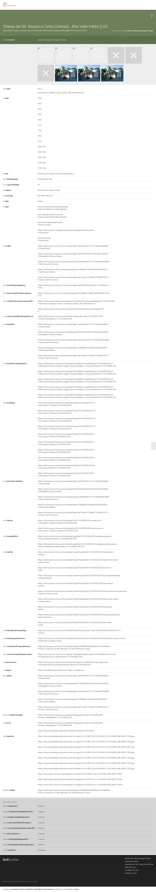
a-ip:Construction (44, 239)
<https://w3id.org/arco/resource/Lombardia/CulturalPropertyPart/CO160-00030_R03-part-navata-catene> (78, 600)
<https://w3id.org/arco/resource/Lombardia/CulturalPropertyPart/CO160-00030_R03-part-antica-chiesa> (78, 561)
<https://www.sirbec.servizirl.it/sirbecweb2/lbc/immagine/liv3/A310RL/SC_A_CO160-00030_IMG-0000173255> (80, 774)
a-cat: (18, 316)
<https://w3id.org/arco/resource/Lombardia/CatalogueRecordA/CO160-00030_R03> (70, 317)
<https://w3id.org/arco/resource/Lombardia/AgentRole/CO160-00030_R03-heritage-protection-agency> (77, 545)
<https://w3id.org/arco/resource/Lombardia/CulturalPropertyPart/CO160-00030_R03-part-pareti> (75, 608)
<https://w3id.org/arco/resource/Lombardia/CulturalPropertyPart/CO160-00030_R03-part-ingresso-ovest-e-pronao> (82, 592)
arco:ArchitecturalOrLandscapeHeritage (53, 208)
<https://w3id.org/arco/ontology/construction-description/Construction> (66, 231)
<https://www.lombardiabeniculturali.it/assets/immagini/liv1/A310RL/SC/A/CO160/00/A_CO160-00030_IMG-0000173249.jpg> (86, 736)
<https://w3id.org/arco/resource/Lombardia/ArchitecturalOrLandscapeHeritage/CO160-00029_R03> (76, 302)
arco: (10, 179)
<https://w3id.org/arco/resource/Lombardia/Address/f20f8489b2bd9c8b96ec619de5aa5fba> (74, 647)
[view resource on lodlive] (152, 15)
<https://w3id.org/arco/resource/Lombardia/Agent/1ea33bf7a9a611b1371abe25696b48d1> (73, 247)
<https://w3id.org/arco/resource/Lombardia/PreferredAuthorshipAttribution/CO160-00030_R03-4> (77, 388)
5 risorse (41, 806)
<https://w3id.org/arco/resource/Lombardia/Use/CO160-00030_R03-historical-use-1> (71, 529)
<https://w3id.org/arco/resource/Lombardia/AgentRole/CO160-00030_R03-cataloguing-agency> (75, 537)
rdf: (6, 207)
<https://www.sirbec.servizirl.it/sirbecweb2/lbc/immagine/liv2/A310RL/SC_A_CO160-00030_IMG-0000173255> (80, 785)
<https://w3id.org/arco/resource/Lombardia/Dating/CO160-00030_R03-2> (66, 435)
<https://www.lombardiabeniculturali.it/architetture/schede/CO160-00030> (66, 731)
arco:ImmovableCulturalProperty (50, 223)
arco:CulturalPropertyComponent (52, 216)
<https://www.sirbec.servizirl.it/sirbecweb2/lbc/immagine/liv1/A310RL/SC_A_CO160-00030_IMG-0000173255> (80, 779)
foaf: (8, 736)
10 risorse (41, 850)
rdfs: (8, 40)
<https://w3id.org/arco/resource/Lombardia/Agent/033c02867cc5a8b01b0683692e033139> (74, 294)
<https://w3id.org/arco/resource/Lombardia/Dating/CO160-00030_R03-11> (67, 404)
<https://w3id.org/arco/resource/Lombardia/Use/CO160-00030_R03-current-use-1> (70, 522)
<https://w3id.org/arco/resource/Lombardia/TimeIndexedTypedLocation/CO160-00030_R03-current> (77, 655)
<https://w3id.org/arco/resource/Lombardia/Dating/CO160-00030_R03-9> (66, 474)
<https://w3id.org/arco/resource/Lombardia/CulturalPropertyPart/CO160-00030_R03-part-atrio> (75, 569)
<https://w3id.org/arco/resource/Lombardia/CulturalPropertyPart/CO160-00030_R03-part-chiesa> (75, 584)
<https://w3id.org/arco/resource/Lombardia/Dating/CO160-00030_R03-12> (67, 412)
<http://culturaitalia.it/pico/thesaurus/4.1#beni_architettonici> (61, 670)
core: (10, 536)
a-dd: (14, 630)
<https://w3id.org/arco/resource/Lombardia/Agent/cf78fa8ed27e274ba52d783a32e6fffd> (73, 271)
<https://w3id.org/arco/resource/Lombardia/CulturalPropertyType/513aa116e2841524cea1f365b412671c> (79, 631)
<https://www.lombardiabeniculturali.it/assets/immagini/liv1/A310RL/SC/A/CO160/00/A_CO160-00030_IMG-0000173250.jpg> (86, 742)
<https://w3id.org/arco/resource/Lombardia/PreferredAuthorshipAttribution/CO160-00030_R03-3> (77, 380)
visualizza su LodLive (131, 861)
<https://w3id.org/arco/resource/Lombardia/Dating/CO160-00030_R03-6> (66, 459)
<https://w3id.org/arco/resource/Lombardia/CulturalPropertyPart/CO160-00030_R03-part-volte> (75, 624)
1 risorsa (41, 812)
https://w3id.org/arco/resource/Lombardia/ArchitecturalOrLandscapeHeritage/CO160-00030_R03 (44, 30)
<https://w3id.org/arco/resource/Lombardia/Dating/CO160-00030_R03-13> (67, 419)
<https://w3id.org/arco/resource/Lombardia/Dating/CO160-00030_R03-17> (67, 427)
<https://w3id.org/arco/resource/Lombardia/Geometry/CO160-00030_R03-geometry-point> (73, 663)
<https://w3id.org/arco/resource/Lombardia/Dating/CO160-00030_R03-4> (66, 451)
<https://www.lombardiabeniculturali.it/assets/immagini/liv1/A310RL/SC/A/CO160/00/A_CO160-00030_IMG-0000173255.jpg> (86, 769)
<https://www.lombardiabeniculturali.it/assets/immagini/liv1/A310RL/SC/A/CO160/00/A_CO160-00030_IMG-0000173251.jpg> (86, 747)
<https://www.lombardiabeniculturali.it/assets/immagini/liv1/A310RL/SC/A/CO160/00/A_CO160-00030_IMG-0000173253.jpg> (86, 758)
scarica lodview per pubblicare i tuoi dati (20, 881)
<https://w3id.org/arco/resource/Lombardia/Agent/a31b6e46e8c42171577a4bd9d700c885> (74, 263)
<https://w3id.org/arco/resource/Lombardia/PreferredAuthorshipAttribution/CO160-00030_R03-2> (77, 372)
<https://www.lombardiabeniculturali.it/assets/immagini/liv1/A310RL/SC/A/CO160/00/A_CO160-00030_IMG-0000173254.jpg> (86, 763)
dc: (6, 98)
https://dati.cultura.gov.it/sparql (140, 858)
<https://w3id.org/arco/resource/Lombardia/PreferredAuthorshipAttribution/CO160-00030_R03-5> (77, 396)
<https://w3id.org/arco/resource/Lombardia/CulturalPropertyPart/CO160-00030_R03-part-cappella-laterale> (79, 577)
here (76, 889)
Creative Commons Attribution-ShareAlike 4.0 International (33, 889)
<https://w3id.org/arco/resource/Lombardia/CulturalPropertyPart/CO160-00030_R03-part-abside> (75, 553)
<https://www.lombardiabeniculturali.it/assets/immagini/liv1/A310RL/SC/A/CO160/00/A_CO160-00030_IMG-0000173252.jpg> (86, 752)
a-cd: (9, 324)
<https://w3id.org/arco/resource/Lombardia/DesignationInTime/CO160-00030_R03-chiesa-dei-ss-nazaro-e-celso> (82, 639)
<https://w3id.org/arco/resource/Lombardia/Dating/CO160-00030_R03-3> (66, 443)
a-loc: (16, 646)
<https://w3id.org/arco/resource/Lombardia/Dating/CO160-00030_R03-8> (66, 466)
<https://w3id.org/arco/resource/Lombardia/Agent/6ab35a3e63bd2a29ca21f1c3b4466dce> (73, 286)
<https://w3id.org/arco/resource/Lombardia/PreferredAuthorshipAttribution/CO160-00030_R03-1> (77, 365)
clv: (9, 662)
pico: (7, 676)
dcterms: (13, 715)
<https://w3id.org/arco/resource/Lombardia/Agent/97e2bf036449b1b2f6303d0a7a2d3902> (73, 255)
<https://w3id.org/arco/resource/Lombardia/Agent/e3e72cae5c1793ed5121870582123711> (73, 278)
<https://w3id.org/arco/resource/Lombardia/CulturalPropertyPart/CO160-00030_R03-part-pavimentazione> (79, 616)
